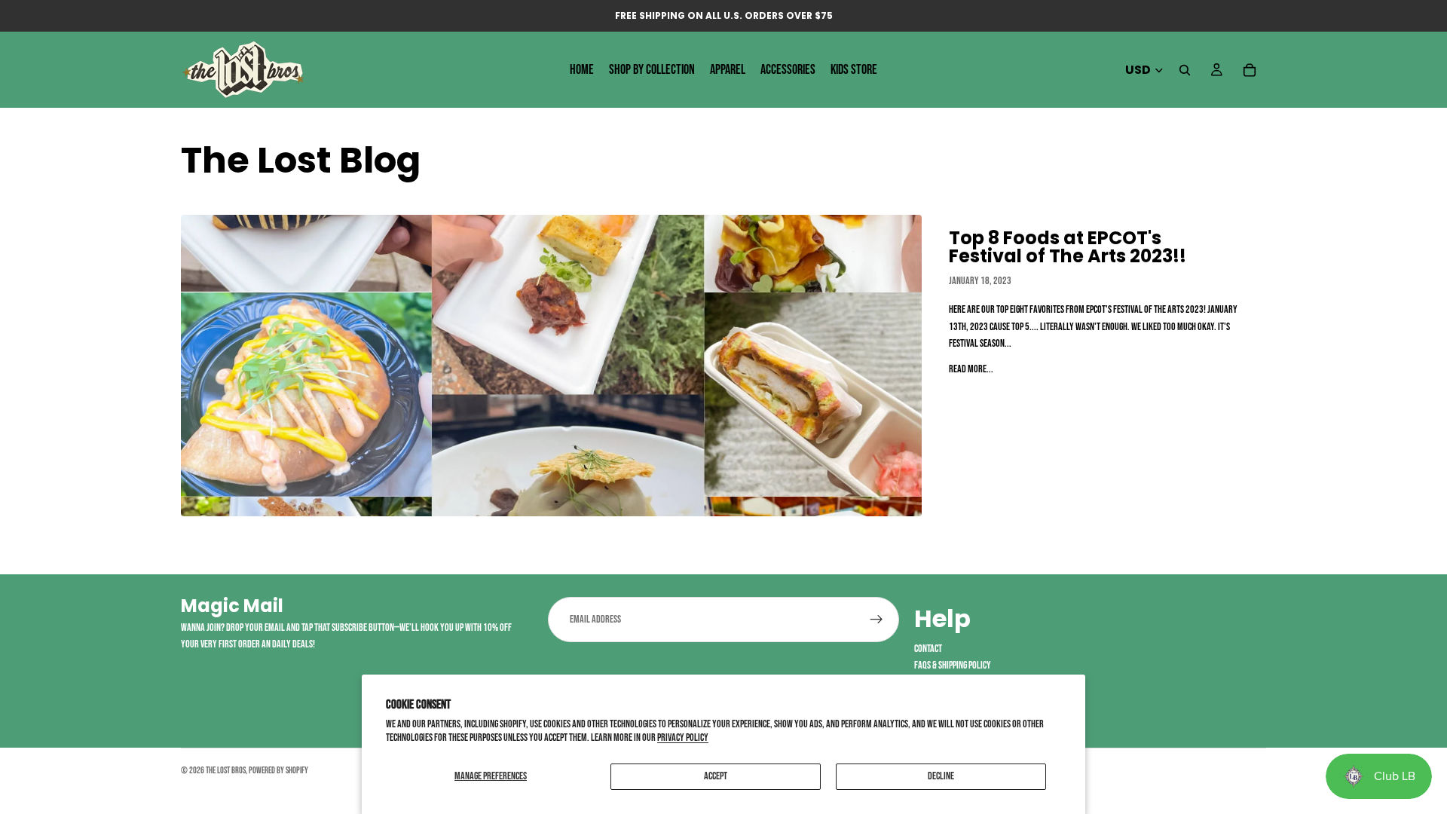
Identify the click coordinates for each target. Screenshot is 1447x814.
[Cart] (1249, 70)
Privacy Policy (682, 737)
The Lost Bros (226, 770)
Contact (928, 648)
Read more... (971, 369)
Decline (941, 776)
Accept (715, 776)
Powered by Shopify (278, 770)
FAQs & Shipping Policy (952, 665)
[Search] (1184, 70)
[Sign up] (876, 619)
